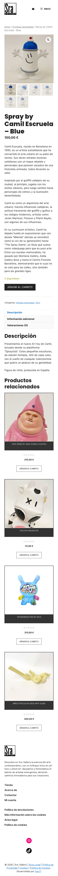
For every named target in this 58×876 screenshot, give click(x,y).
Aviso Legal (35, 864)
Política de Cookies (40, 868)
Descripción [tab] (14, 312)
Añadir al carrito (20, 287)
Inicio (7, 26)
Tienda (8, 785)
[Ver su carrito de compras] (33, 8)
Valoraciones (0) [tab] (17, 325)
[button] (48, 39)
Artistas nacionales (22, 26)
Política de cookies (15, 824)
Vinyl (37, 302)
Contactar (10, 795)
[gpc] (38, 871)
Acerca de (10, 790)
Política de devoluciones (19, 809)
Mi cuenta (10, 800)
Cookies (23, 868)
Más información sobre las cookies (25, 814)
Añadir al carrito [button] (29, 468)
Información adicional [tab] (20, 318)
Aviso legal (10, 819)
